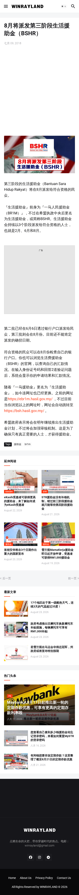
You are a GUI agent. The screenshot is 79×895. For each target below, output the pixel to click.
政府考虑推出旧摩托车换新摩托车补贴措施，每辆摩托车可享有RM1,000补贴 (52, 627)
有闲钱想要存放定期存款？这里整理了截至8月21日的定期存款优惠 (52, 757)
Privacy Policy (44, 878)
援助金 (17, 444)
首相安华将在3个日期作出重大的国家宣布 (20, 551)
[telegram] (48, 857)
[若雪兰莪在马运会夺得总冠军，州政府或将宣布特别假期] (16, 653)
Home (12, 878)
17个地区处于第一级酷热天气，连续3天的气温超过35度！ (52, 604)
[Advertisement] (39, 91)
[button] (5, 6)
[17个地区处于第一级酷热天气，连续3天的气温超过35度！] (16, 609)
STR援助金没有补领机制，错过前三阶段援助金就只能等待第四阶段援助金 (57, 503)
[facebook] (30, 857)
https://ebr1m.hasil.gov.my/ (30, 399)
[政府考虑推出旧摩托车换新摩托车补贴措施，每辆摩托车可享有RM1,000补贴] (16, 630)
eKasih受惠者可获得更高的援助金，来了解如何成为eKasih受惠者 (20, 501)
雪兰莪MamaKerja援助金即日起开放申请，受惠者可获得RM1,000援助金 (58, 553)
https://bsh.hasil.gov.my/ (24, 411)
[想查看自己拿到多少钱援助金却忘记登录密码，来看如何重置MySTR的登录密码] (16, 738)
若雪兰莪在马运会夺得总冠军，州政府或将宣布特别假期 (52, 649)
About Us (25, 878)
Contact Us (64, 878)
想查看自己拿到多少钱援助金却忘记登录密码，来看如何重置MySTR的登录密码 (52, 736)
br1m (28, 444)
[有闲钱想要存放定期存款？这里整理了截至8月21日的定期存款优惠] (16, 761)
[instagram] (39, 857)
